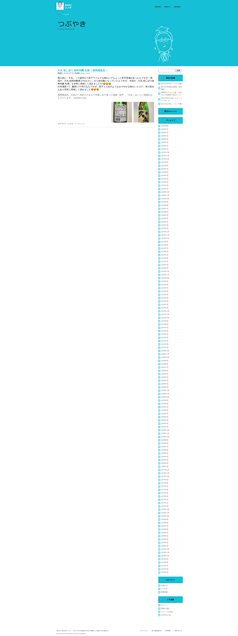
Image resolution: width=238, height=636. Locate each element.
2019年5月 (164, 414)
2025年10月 (165, 159)
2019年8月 (164, 404)
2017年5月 (164, 493)
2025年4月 (164, 179)
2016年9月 (164, 519)
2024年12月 (165, 192)
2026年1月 (164, 149)
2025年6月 (164, 172)
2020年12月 (165, 351)
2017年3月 (164, 500)
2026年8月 (164, 126)
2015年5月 (164, 572)
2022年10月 (165, 278)
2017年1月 (164, 506)
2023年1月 (164, 268)
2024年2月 (164, 225)
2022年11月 (165, 275)
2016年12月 (165, 509)
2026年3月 (164, 142)
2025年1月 (164, 189)
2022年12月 (165, 271)
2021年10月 (165, 318)
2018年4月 (164, 457)
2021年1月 (164, 347)
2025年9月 (164, 162)
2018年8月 (164, 443)
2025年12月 (165, 152)
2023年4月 (164, 258)
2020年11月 (165, 354)
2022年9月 (164, 281)
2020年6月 (164, 371)
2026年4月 (164, 139)
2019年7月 (164, 407)
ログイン (164, 605)
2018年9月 (164, 440)
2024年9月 (164, 202)
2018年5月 (164, 453)
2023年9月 (164, 242)
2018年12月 (165, 430)
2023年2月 (164, 265)
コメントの (167, 612)
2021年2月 (164, 344)
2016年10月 (165, 516)
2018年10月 (165, 437)
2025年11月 (165, 156)
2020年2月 (164, 384)
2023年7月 (164, 248)
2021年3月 (164, 341)
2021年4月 (164, 338)
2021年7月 (164, 328)
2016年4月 (164, 536)
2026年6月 (164, 133)
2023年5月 (164, 255)
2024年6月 (164, 212)
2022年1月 (164, 308)
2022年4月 (164, 298)
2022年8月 (164, 285)
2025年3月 (164, 182)
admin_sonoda (85, 73)
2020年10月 (165, 357)
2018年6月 (164, 450)
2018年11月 (165, 433)
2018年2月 (164, 463)
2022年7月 (164, 288)
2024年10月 (165, 199)
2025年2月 (164, 185)
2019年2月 (164, 424)
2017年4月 (164, 496)
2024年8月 (164, 205)
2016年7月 (164, 526)
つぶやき (70, 124)
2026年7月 (164, 129)
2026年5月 (164, 136)
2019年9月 (164, 400)
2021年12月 (165, 311)
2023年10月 (165, 238)
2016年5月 (164, 533)
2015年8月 (164, 562)
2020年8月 (164, 364)
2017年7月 (164, 486)
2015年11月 (165, 552)
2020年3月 (164, 381)
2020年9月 (164, 361)
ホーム (60, 14)
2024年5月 (164, 215)
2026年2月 (164, 146)
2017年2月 (164, 503)
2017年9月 (164, 480)
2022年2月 (164, 304)
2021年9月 (164, 321)
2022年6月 (164, 291)
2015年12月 (165, 549)
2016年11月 (165, 513)
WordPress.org (166, 615)
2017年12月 (165, 470)
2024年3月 (164, 222)
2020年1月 (164, 387)
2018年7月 (164, 447)
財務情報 (164, 592)
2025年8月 (164, 166)
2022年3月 (164, 301)
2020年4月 (164, 377)
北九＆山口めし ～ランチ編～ (172, 83)
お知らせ (164, 585)
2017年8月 (164, 483)
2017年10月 (165, 476)
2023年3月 (164, 261)
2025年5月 (164, 175)
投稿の (165, 608)
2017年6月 (164, 490)
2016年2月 (164, 543)
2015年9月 (164, 559)
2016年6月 (164, 529)
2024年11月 (165, 195)
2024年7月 (164, 209)
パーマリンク (80, 124)
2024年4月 (164, 218)
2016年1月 (164, 546)
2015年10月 (165, 556)
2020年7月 (164, 367)
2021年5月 (164, 334)
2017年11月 (165, 473)
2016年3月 (164, 539)
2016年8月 (164, 523)
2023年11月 (165, 235)
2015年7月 (164, 566)
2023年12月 (165, 232)
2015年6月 (164, 569)
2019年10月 (165, 397)
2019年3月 (164, 420)
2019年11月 (165, 394)
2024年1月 (164, 228)
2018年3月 (164, 460)
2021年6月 (164, 331)
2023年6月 (164, 252)
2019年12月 (165, 390)
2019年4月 (164, 417)
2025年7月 (164, 169)
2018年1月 (164, 466)
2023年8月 (164, 245)
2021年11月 (165, 314)
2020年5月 (164, 374)
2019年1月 (164, 427)
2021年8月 (164, 324)
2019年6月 (164, 410)
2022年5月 (164, 295)
